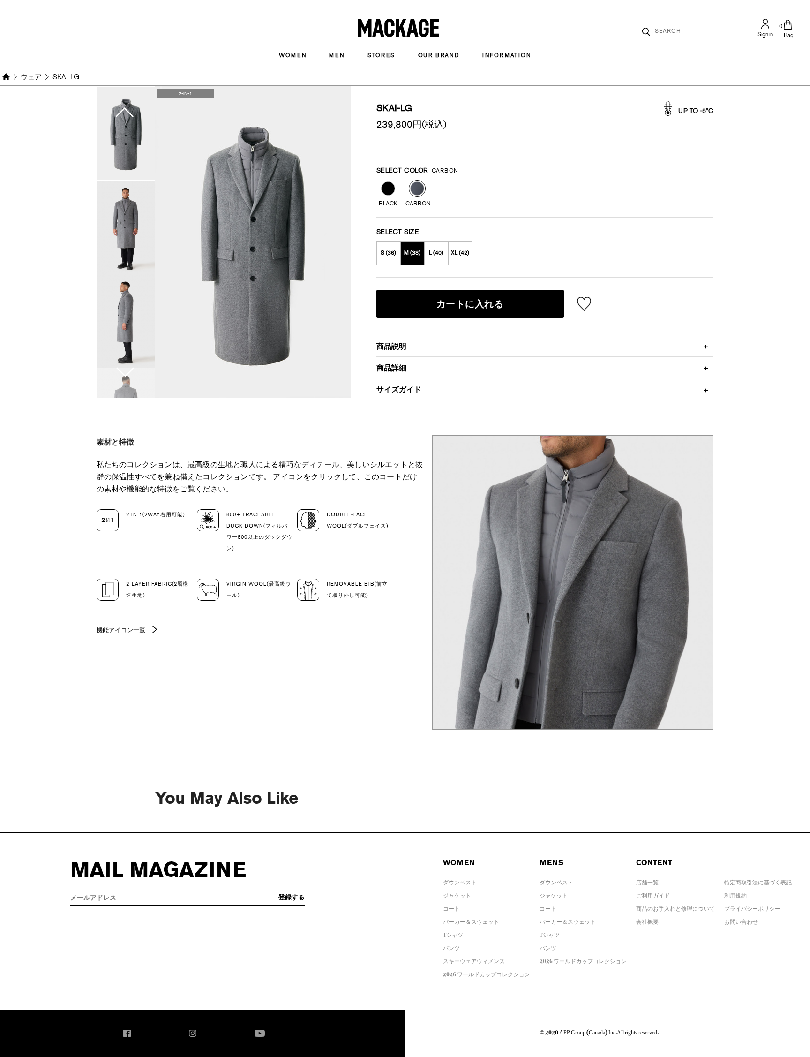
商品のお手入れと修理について (675, 907)
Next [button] (126, 382)
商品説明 (391, 346)
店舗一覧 (647, 881)
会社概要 (647, 920)
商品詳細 (391, 367)
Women (292, 55)
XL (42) (460, 252)
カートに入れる (470, 304)
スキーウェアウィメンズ (474, 959)
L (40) (436, 252)
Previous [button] (126, 101)
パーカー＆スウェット (471, 920)
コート (451, 907)
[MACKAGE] (398, 26)
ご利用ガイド (653, 894)
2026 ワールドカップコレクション (486, 973)
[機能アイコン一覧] (151, 630)
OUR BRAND (438, 55)
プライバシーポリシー (752, 907)
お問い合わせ (741, 920)
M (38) (412, 252)
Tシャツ (453, 933)
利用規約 (735, 894)
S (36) (388, 252)
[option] (126, 134)
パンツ (451, 946)
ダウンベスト (460, 881)
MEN (336, 55)
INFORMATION (506, 55)
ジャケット (457, 894)
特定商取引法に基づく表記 (758, 881)
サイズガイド (398, 389)
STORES (381, 55)
